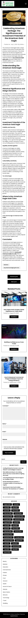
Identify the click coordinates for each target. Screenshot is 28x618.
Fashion (5, 572)
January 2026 (18, 513)
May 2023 (15, 549)
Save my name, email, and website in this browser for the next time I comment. (14, 447)
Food (4, 578)
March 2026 (15, 510)
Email (4, 431)
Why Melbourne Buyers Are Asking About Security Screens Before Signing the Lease (13, 473)
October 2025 (7, 519)
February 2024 (16, 546)
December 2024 (8, 534)
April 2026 (6, 510)
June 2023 (6, 549)
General (5, 581)
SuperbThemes (14, 616)
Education (5, 567)
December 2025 (8, 516)
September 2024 (8, 540)
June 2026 (6, 507)
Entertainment (7, 570)
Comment (6, 406)
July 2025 (16, 522)
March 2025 (15, 528)
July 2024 (6, 543)
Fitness (5, 575)
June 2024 (14, 543)
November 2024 (8, 537)
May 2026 (15, 507)
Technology (6, 597)
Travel (4, 600)
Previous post (14, 276)
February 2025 (7, 531)
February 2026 (7, 513)
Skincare (5, 595)
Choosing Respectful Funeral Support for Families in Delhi (13, 478)
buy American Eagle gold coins (11, 267)
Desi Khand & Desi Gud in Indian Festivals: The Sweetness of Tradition (13, 488)
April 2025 (6, 528)
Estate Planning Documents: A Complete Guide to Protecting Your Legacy (12, 483)
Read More (14, 316)
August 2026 (7, 504)
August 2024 (19, 540)
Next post (14, 282)
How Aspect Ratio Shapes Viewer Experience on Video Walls (14, 310)
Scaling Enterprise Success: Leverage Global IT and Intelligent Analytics (13, 469)
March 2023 (7, 552)
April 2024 (6, 546)
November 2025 (19, 516)
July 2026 (16, 504)
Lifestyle (5, 589)
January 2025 (18, 531)
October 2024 (19, 537)
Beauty (5, 561)
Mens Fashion (6, 592)
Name (5, 424)
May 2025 (15, 525)
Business (6, 264)
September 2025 (19, 519)
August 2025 (7, 522)
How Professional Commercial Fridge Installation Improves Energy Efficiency (13, 378)
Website (5, 439)
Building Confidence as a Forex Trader (14, 342)
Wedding (5, 603)
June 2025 (6, 525)
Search (3, 459)
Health (4, 583)
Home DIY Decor (7, 586)
